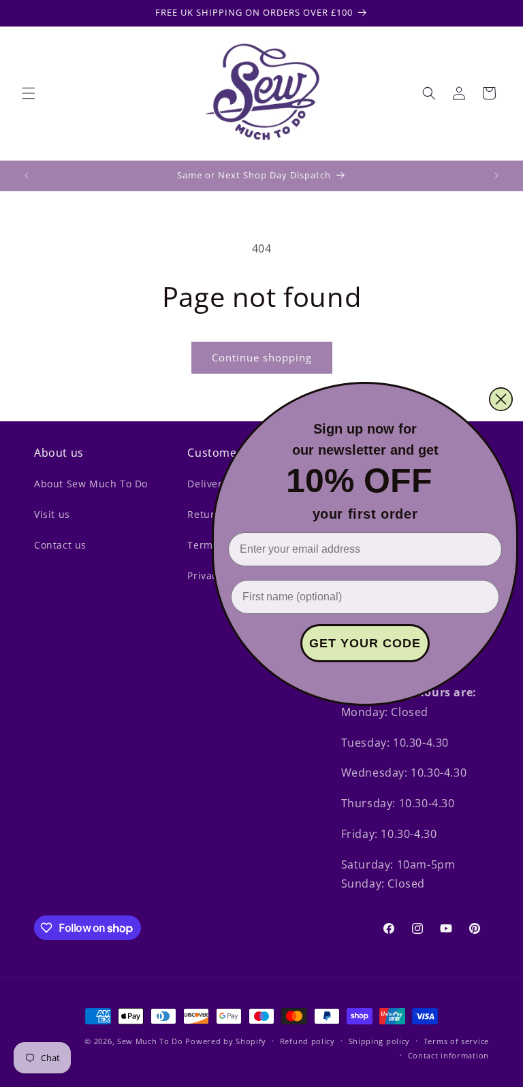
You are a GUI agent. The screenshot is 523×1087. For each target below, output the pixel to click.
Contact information (448, 1055)
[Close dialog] (501, 399)
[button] (29, 93)
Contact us (60, 544)
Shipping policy (380, 1041)
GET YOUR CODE (365, 643)
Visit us (52, 514)
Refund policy (307, 1041)
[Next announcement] (496, 176)
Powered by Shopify (225, 1041)
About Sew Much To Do (91, 483)
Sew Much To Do (150, 1041)
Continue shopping (262, 357)
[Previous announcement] (27, 176)
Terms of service (456, 1041)
